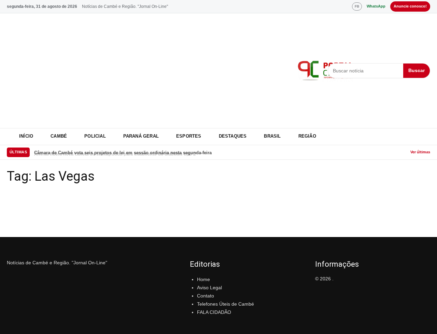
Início (26, 136)
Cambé (59, 136)
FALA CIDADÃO (214, 312)
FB (357, 6)
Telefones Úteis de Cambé (225, 304)
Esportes (188, 136)
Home (203, 279)
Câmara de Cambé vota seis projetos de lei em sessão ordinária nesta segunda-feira (123, 152)
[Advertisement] (148, 71)
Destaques (233, 136)
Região (307, 136)
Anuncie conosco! (410, 6)
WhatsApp (376, 6)
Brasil (272, 136)
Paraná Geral (141, 136)
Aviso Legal (209, 287)
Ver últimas (420, 152)
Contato (205, 295)
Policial (95, 136)
